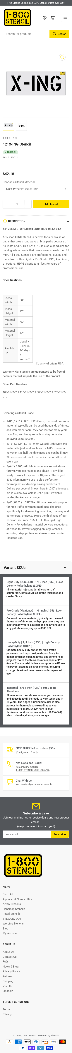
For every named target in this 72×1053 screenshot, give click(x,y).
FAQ (5, 961)
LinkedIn (8, 991)
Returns (7, 976)
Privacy (7, 1014)
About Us (8, 951)
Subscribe (60, 834)
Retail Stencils (11, 913)
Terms (7, 1009)
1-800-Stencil (10, 138)
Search (62, 34)
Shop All (8, 894)
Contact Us (10, 956)
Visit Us (8, 986)
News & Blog (10, 966)
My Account (10, 933)
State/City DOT (12, 918)
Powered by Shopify (48, 1035)
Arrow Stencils (12, 904)
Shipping (8, 981)
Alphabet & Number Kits (17, 899)
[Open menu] (65, 18)
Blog (5, 928)
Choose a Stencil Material (19, 182)
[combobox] (36, 34)
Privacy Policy (11, 971)
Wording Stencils (13, 923)
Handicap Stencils (14, 909)
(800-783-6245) (33, 770)
